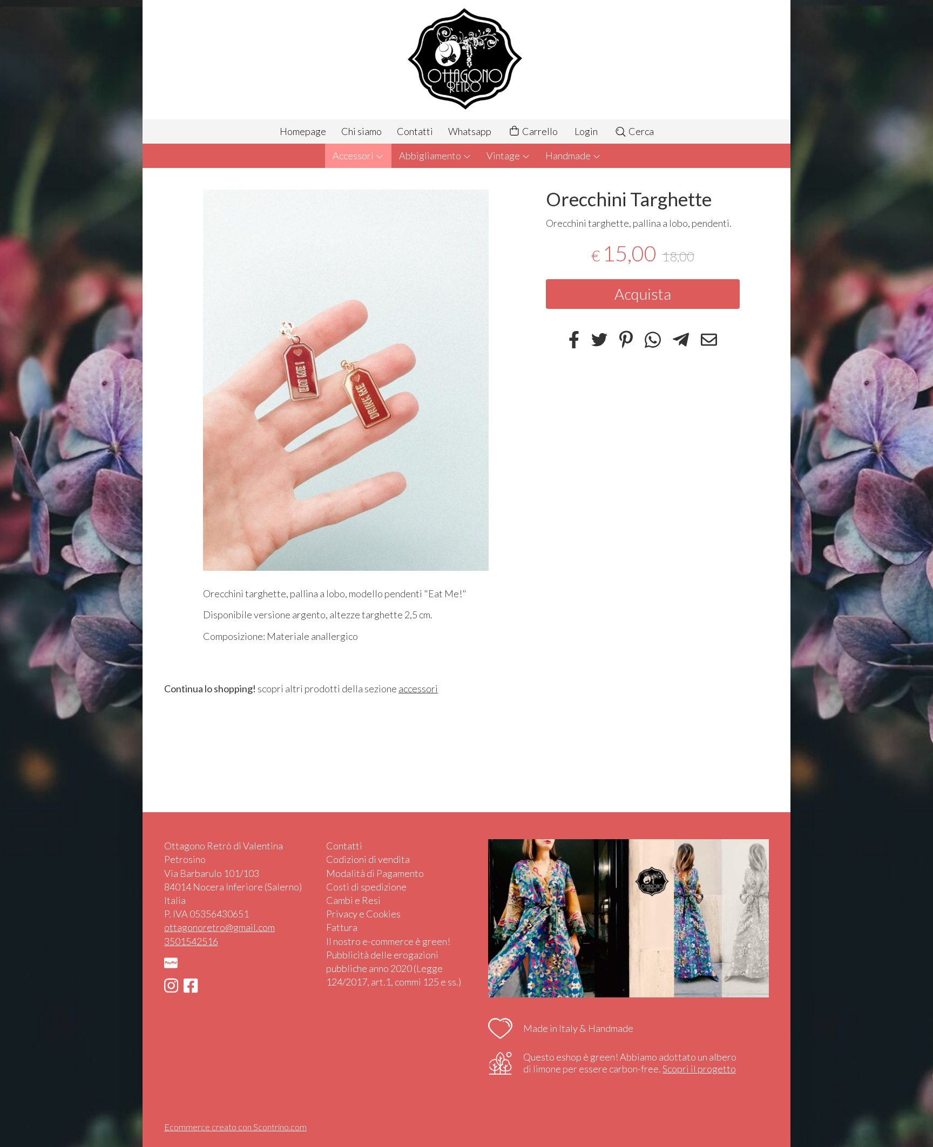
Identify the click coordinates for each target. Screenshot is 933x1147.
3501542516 (191, 941)
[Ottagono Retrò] (466, 59)
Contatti (415, 131)
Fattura (341, 927)
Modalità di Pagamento (375, 873)
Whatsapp (469, 131)
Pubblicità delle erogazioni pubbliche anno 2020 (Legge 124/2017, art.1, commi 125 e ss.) (393, 968)
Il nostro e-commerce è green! (388, 941)
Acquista (642, 294)
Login (586, 131)
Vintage (504, 155)
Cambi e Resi (353, 900)
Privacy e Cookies (363, 914)
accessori (418, 688)
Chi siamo (361, 131)
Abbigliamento (431, 155)
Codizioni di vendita (368, 859)
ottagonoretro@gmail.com (219, 927)
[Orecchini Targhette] (346, 380)
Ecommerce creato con (235, 1127)
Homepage (303, 131)
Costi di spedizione (366, 887)
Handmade (568, 155)
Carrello (539, 131)
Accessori (354, 155)
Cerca (640, 131)
